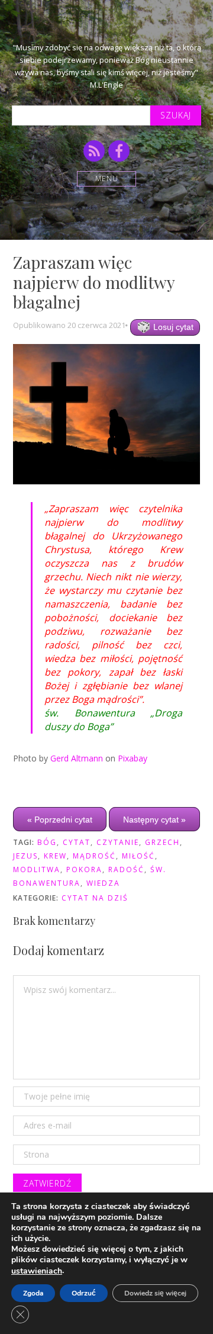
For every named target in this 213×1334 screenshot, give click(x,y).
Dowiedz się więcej (155, 1293)
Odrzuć (84, 1293)
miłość (138, 856)
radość (126, 869)
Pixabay (132, 758)
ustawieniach (36, 1271)
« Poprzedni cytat (59, 819)
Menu (106, 178)
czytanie (117, 842)
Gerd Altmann (76, 758)
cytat (77, 842)
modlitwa (36, 869)
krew (55, 856)
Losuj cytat (172, 327)
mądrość (94, 856)
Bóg (47, 842)
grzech (162, 842)
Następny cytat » (154, 819)
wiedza (103, 883)
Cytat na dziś (95, 898)
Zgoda (33, 1293)
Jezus (25, 856)
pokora (84, 869)
